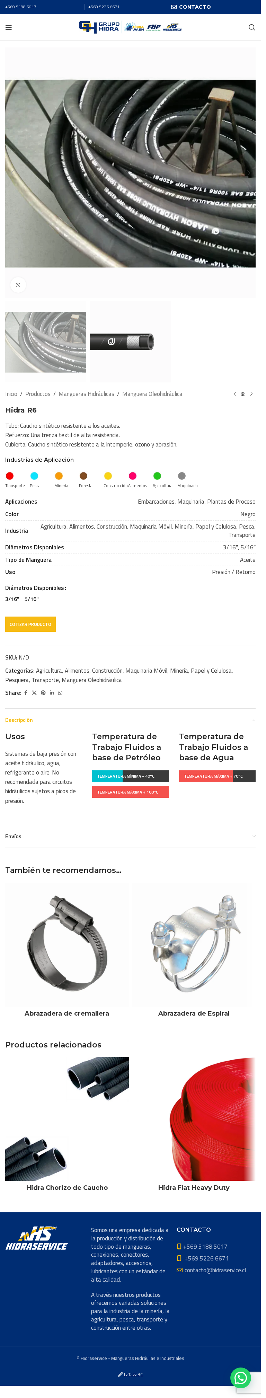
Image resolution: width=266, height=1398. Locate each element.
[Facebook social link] (25, 693)
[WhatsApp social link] (60, 693)
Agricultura (49, 670)
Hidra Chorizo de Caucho (67, 1188)
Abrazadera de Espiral (194, 1013)
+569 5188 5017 (20, 6)
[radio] (12, 598)
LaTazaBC (133, 1374)
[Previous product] (235, 394)
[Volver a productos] (243, 394)
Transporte (45, 679)
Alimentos (77, 670)
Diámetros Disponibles (34, 587)
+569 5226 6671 (103, 6)
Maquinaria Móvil (146, 670)
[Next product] (251, 394)
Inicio (11, 393)
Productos (38, 393)
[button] (12, 173)
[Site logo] (130, 26)
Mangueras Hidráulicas (86, 393)
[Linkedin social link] (52, 693)
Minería (179, 670)
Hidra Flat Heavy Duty (194, 1188)
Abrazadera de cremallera (67, 1013)
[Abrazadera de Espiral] (194, 945)
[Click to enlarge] (18, 285)
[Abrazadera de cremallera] (67, 945)
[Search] (252, 27)
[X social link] (34, 693)
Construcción (107, 670)
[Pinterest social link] (43, 693)
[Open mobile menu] (9, 27)
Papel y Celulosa (211, 670)
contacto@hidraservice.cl (215, 1270)
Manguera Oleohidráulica (152, 393)
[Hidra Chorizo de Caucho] (67, 1119)
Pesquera (17, 679)
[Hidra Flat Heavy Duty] (194, 1119)
